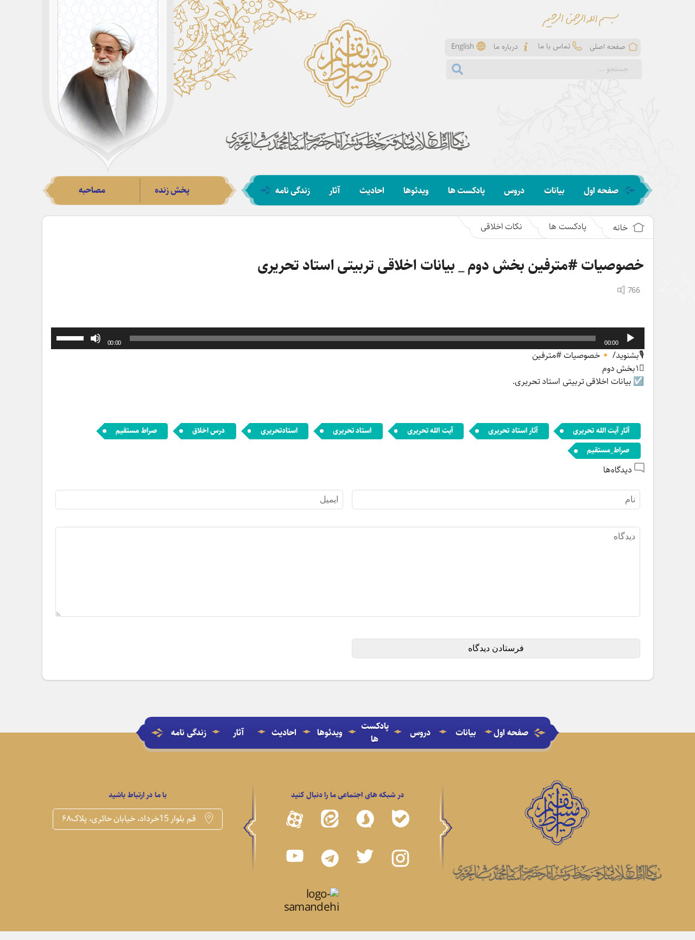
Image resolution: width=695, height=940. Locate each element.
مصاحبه (92, 190)
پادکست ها (466, 191)
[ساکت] (95, 338)
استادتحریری (279, 431)
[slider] (71, 337)
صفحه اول (601, 191)
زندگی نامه (293, 191)
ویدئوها (415, 191)
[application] (348, 338)
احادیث (371, 191)
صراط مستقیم (136, 431)
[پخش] (630, 338)
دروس (514, 191)
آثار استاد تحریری (513, 431)
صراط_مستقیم (608, 450)
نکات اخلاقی (502, 227)
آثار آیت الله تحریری (601, 431)
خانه (621, 228)
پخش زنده (172, 190)
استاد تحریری (352, 431)
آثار (334, 191)
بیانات (554, 191)
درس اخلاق (208, 431)
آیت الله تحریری (430, 431)
